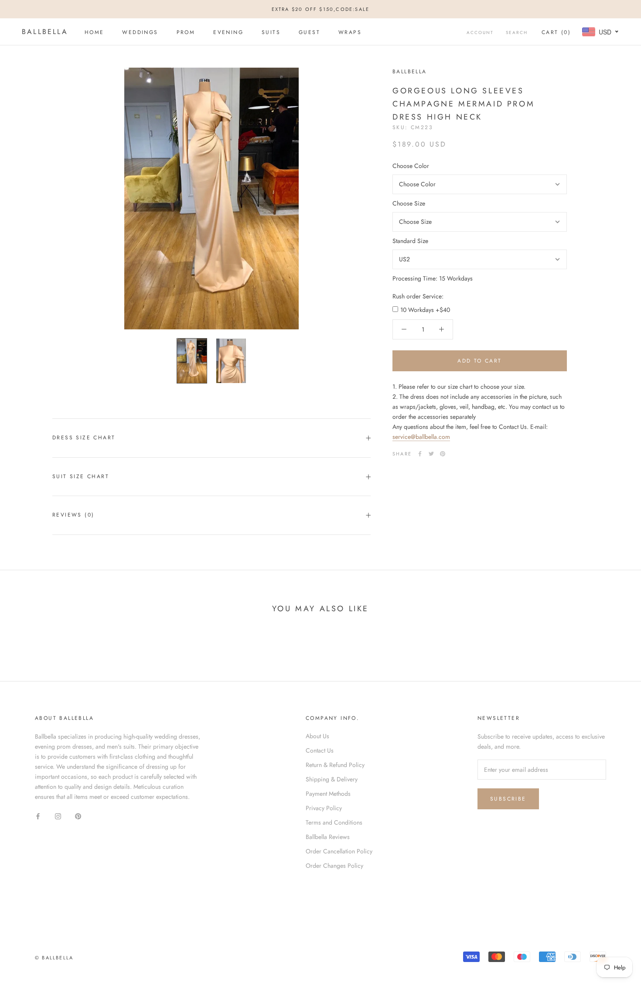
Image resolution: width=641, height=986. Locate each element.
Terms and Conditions (334, 822)
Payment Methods (328, 793)
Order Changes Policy (334, 865)
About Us (317, 736)
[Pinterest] (442, 453)
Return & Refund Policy (335, 764)
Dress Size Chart (83, 438)
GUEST (309, 32)
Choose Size (408, 203)
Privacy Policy (324, 808)
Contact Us (320, 750)
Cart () (556, 32)
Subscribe (508, 799)
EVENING (228, 32)
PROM (186, 32)
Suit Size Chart (80, 476)
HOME (94, 32)
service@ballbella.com (421, 436)
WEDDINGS (140, 32)
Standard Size (410, 240)
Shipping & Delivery (332, 779)
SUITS (271, 32)
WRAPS (349, 32)
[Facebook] (420, 453)
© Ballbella (54, 957)
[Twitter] (431, 453)
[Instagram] (58, 816)
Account (480, 32)
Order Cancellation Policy (339, 851)
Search (517, 32)
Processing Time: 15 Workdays (432, 278)
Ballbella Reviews (328, 836)
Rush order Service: (417, 296)
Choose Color (410, 165)
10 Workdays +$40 (425, 309)
